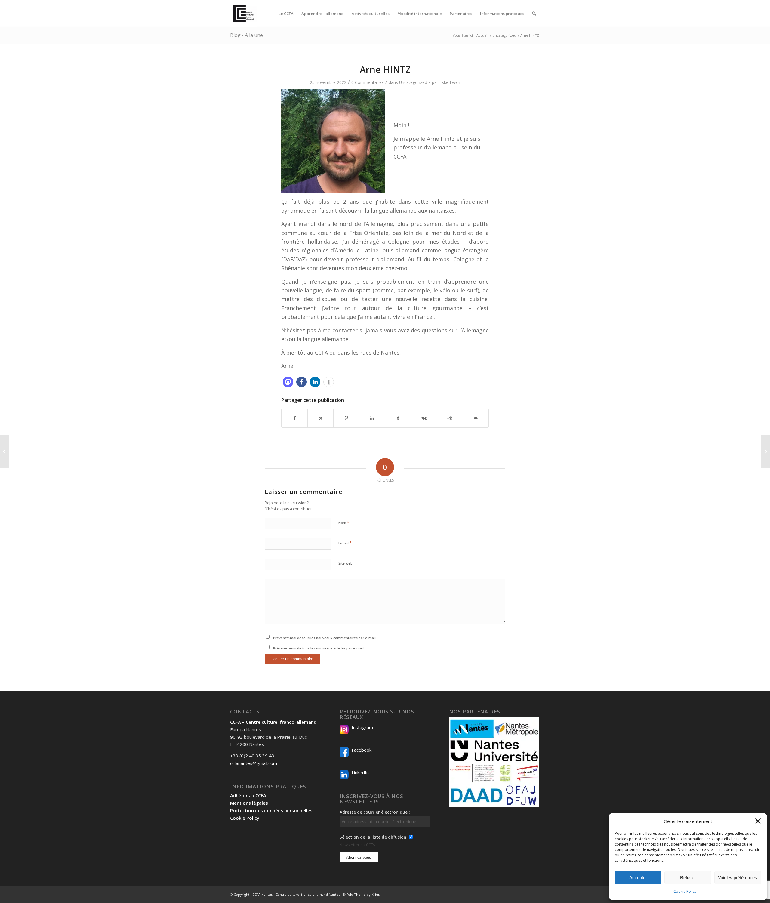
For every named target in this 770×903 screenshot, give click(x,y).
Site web (345, 563)
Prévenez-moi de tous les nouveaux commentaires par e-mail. (325, 638)
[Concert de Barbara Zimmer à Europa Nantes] (765, 451)
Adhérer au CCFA (248, 795)
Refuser (688, 877)
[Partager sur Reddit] (450, 418)
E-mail (345, 543)
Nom (343, 522)
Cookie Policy (684, 891)
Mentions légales (249, 803)
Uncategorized (413, 82)
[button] (758, 821)
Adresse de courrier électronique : (375, 812)
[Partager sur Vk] (424, 418)
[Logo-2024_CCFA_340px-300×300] (243, 13)
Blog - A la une (246, 35)
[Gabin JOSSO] (4, 451)
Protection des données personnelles (271, 810)
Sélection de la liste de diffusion (373, 837)
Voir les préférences (737, 877)
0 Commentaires (367, 82)
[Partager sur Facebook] (294, 418)
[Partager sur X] (320, 418)
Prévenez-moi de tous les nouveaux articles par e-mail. (319, 648)
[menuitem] (286, 13)
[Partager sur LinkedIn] (372, 418)
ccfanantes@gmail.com (253, 763)
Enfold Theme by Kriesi (361, 894)
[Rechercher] (534, 13)
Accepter (638, 877)
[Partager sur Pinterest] (346, 418)
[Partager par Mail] (475, 418)
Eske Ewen (449, 82)
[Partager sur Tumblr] (398, 418)
